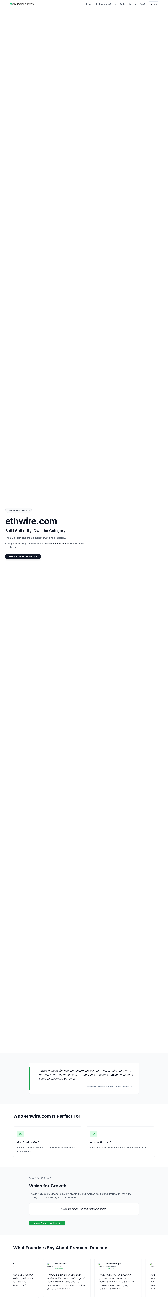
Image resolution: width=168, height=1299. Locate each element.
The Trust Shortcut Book (105, 4)
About (142, 4)
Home (88, 4)
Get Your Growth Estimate (23, 556)
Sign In (154, 4)
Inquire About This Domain (47, 1223)
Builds (122, 4)
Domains (132, 4)
